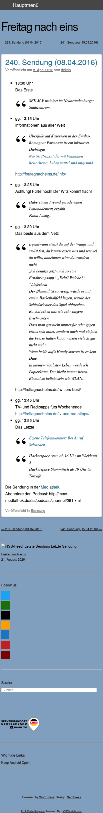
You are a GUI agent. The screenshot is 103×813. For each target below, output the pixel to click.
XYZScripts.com (72, 811)
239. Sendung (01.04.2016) (21, 42)
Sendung (38, 510)
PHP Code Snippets (33, 811)
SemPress (74, 797)
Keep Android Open (15, 762)
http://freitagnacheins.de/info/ (40, 174)
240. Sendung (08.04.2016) (51, 61)
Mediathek (50, 487)
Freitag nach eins (39, 26)
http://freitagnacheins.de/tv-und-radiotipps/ (52, 413)
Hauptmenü (25, 4)
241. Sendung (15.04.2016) (81, 42)
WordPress (46, 797)
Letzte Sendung (63, 546)
